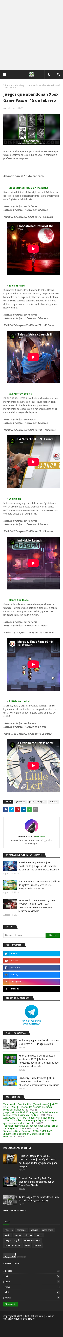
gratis (7, 1235)
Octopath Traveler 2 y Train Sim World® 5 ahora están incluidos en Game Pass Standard (36, 1182)
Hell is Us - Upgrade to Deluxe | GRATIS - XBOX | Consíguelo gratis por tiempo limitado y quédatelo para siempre (38, 1161)
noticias (34, 1230)
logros (39, 1235)
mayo (32, 1287)
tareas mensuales (32, 1240)
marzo (32, 1297)
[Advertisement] (31, 34)
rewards (9, 1230)
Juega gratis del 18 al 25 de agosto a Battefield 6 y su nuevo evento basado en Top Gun (30, 1113)
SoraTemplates (29, 1330)
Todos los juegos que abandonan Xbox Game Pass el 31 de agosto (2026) (39, 1042)
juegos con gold (12, 1240)
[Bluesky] (31, 975)
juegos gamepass (37, 802)
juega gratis (47, 1230)
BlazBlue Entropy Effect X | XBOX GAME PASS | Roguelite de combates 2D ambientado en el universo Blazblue (38, 866)
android (37, 1245)
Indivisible (15, 498)
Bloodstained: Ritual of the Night (28, 188)
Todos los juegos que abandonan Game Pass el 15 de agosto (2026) (39, 1199)
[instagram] (31, 982)
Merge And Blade (19, 600)
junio (32, 1281)
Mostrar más (10, 1304)
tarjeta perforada (13, 1245)
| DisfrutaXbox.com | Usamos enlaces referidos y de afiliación (28, 1317)
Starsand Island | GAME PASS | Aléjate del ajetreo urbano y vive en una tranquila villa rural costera (38, 885)
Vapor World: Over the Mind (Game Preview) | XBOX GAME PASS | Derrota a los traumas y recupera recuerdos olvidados (36, 905)
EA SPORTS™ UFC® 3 (20, 394)
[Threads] (31, 989)
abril (32, 1292)
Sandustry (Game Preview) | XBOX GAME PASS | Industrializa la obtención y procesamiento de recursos (39, 1081)
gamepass (20, 802)
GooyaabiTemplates (31, 1332)
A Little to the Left (20, 701)
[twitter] (31, 953)
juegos (18, 1235)
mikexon (11, 108)
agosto (32, 1271)
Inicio (6, 85)
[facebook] (31, 968)
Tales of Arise (17, 285)
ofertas (28, 1235)
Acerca (30, 1325)
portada (14, 85)
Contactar (40, 1325)
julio (32, 1276)
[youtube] (31, 960)
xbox (27, 1245)
